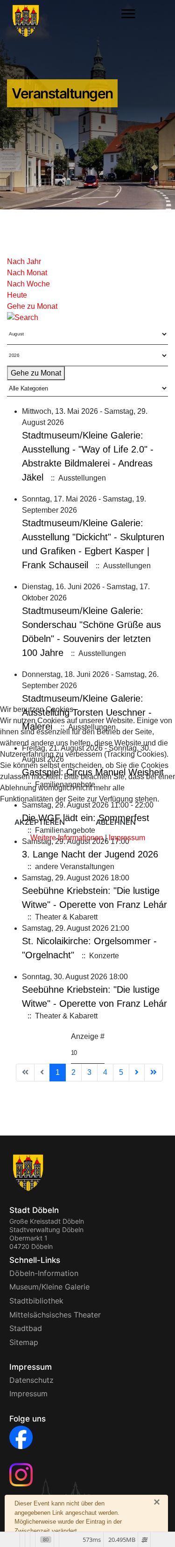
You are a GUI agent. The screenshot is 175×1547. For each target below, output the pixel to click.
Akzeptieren (39, 822)
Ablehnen (116, 822)
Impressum (127, 838)
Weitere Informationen (66, 838)
